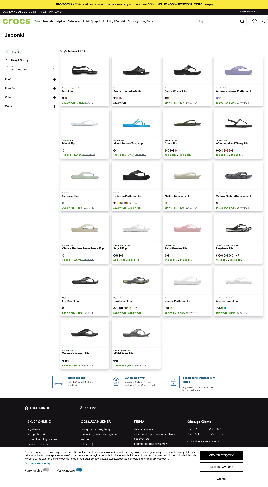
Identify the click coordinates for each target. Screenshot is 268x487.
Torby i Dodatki (116, 21)
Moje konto (39, 408)
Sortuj (10, 66)
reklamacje (87, 444)
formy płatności (37, 434)
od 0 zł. (15, 11)
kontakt (85, 439)
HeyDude (147, 21)
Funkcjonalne (34, 470)
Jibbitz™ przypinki (93, 21)
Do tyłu (14, 52)
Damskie (48, 21)
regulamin (33, 429)
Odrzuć (221, 478)
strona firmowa (143, 429)
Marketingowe (66, 470)
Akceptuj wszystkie (221, 455)
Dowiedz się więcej (37, 463)
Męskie (60, 21)
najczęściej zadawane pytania (99, 434)
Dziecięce (74, 21)
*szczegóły (208, 4)
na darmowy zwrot (45, 11)
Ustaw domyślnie (17, 69)
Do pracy (133, 21)
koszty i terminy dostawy (43, 439)
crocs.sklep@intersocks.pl (203, 441)
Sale (37, 21)
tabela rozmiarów (38, 444)
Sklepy (90, 408)
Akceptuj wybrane (221, 466)
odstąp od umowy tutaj (95, 429)
